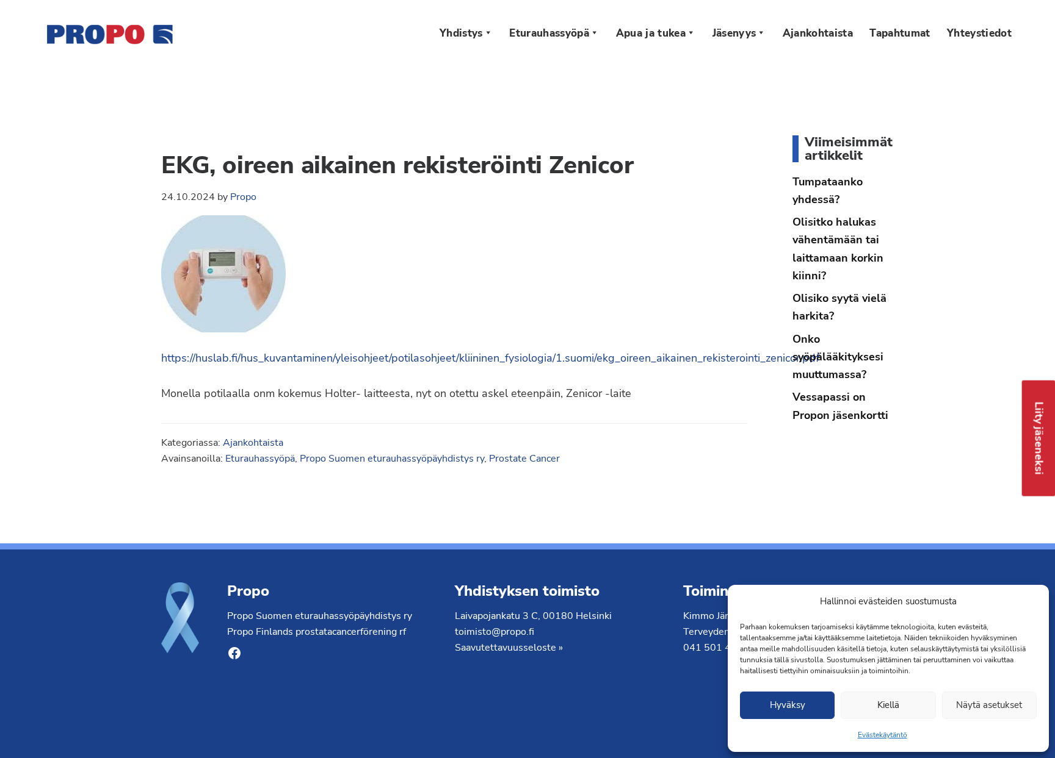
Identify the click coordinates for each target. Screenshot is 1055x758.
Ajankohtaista (253, 442)
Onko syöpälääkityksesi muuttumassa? (837, 357)
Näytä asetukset (989, 705)
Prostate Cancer (524, 458)
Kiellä (888, 705)
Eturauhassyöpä (260, 458)
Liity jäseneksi (1039, 437)
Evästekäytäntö (882, 735)
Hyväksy (787, 705)
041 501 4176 (716, 647)
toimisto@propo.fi (494, 631)
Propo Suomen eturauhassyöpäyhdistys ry (392, 458)
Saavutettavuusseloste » (509, 647)
